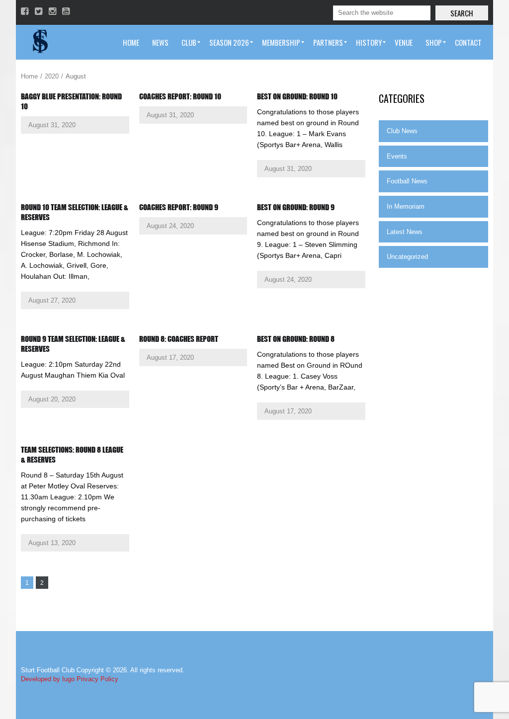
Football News (407, 181)
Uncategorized (407, 256)
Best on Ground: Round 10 (297, 96)
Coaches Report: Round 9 (178, 207)
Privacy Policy (97, 679)
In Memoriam (405, 206)
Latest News (405, 232)
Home (29, 76)
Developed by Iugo (48, 679)
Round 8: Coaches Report (178, 338)
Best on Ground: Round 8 (296, 338)
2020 (52, 76)
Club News (402, 131)
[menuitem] (131, 42)
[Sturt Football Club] (39, 42)
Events (397, 156)
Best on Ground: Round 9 (296, 207)
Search (461, 12)
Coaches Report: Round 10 (180, 96)
